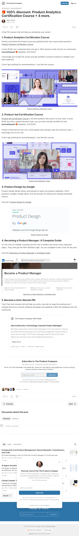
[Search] (75, 444)
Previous (9, 404)
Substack (31, 534)
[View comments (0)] (12, 27)
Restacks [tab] (15, 419)
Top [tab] (4, 444)
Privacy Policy (55, 499)
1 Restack (25, 389)
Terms (43, 526)
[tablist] (10, 419)
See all (5, 496)
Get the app (47, 530)
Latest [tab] (9, 444)
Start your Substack (35, 530)
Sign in (73, 3)
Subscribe (64, 3)
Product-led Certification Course (15, 119)
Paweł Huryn (11, 20)
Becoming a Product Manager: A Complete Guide (30, 253)
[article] (39, 455)
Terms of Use (49, 497)
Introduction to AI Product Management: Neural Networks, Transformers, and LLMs (33, 451)
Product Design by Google (20, 202)
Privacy (38, 526)
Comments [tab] (6, 419)
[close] (59, 462)
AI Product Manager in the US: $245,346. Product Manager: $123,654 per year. (30, 455)
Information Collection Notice (39, 499)
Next (71, 404)
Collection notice (50, 526)
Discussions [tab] (17, 444)
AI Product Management (12, 8)
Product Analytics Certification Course (17, 44)
